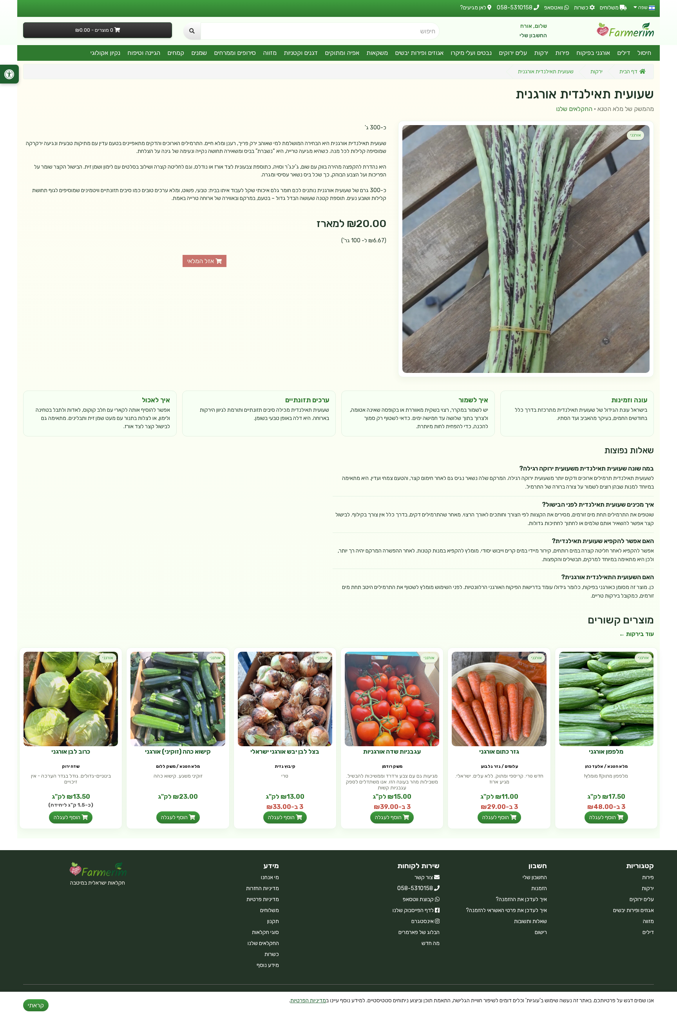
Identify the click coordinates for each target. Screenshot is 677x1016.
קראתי (36, 1005)
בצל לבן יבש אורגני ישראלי (284, 751)
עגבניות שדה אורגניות (392, 751)
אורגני (635, 135)
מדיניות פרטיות (262, 899)
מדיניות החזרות (262, 888)
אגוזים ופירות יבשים (419, 52)
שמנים (199, 52)
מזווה (270, 52)
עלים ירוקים (513, 52)
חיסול (644, 52)
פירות (562, 52)
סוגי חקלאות (265, 932)
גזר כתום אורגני (499, 751)
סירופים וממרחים (235, 52)
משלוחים (269, 910)
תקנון (273, 921)
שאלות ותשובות (530, 921)
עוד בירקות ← (636, 634)
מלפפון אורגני (606, 751)
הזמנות (539, 888)
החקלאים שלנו (574, 109)
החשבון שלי (533, 35)
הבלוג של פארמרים (419, 932)
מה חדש (431, 943)
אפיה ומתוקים (342, 52)
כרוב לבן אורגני (70, 751)
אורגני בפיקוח (593, 52)
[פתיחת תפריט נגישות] (9, 74)
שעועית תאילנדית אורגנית (546, 71)
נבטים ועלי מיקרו (471, 52)
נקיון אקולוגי (105, 52)
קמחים (175, 52)
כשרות (271, 954)
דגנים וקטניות (301, 52)
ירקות (541, 52)
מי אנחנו (270, 877)
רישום (541, 932)
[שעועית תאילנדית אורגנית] (526, 249)
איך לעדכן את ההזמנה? (521, 899)
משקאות (377, 52)
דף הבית (628, 71)
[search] (192, 31)
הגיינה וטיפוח (143, 52)
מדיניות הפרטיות (308, 1000)
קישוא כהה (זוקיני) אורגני (178, 751)
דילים (623, 52)
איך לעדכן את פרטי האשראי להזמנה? (506, 910)
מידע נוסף (268, 965)
